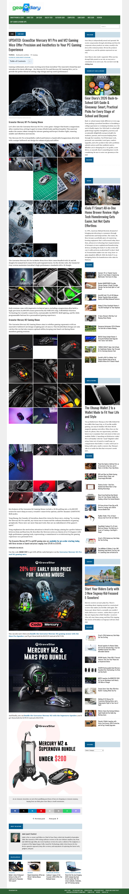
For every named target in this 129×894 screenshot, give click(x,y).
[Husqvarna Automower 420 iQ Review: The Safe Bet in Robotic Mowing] (90, 330)
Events (67, 872)
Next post (52, 819)
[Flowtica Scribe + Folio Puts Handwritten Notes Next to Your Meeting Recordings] (90, 489)
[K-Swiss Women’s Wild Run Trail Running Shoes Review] (90, 320)
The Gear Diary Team (77, 890)
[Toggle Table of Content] (29, 61)
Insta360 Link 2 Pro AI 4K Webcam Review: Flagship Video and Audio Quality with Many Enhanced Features (109, 297)
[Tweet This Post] (23, 811)
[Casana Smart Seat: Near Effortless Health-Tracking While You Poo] (90, 693)
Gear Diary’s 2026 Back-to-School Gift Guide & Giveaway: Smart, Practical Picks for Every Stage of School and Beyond (101, 106)
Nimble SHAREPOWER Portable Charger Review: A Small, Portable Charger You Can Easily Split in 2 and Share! (108, 286)
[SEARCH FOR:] (109, 26)
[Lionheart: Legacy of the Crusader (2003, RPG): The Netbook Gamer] (52, 870)
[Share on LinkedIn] (32, 811)
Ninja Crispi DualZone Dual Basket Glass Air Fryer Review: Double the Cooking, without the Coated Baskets (109, 497)
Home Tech (30, 17)
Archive (98, 892)
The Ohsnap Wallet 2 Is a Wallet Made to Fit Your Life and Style (102, 412)
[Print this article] (58, 811)
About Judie (67, 890)
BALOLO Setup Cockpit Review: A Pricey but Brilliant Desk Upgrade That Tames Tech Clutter (108, 339)
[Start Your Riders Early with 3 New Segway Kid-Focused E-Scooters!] (102, 585)
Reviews (30, 872)
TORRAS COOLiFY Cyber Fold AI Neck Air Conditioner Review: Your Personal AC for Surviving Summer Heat (109, 349)
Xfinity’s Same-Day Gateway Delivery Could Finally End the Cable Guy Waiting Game (108, 713)
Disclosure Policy (99, 890)
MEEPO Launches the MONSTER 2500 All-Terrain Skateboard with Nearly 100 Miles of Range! (109, 680)
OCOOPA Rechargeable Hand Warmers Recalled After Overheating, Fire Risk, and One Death (109, 670)
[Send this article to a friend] (49, 811)
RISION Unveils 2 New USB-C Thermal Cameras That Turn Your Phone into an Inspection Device (109, 659)
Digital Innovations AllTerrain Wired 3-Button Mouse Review (36, 877)
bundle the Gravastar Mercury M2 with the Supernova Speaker (50, 715)
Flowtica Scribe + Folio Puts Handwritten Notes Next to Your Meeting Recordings (107, 487)
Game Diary (81, 17)
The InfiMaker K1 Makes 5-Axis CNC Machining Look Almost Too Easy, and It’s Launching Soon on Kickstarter (108, 550)
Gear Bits (12, 872)
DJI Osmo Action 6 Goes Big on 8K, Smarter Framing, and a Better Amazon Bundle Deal (108, 507)
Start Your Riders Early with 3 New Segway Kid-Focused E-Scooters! (102, 593)
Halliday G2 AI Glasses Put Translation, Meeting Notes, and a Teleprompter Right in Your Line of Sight (108, 702)
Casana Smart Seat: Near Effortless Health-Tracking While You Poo (108, 690)
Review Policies (88, 890)
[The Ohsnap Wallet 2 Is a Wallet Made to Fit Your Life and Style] (102, 404)
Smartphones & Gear (17, 17)
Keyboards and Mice (22, 55)
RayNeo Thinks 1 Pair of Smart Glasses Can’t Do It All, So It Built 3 (108, 517)
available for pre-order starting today (64, 541)
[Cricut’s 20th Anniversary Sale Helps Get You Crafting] (90, 542)
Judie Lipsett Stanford (23, 57)
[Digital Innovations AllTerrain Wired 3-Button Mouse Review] (34, 870)
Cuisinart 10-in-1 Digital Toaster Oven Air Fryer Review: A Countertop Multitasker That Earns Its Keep (108, 275)
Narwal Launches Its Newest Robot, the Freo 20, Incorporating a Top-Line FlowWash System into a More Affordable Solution (109, 649)
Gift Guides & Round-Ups (18, 22)
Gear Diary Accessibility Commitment (75, 892)
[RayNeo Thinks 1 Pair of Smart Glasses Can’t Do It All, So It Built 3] (90, 520)
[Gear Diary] (26, 8)
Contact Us (105, 892)
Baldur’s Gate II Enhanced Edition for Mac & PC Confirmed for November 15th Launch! (16, 878)
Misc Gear (91, 17)
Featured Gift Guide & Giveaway (95, 71)
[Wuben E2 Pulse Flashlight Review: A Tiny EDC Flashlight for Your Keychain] (90, 310)
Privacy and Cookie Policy (112, 890)
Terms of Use (90, 892)
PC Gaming (34, 55)
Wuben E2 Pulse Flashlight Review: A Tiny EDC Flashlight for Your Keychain (109, 306)
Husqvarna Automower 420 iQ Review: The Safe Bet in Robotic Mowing (109, 327)
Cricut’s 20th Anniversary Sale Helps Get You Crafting (108, 539)
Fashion (99, 17)
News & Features (75, 872)
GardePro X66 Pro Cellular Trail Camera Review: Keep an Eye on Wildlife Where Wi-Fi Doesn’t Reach (108, 359)
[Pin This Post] (41, 811)
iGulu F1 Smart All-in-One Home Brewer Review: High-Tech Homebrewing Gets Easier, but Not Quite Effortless (102, 216)
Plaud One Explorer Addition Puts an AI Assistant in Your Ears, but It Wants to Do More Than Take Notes (108, 466)
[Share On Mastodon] (76, 811)
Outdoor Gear (60, 17)
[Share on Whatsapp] (67, 811)
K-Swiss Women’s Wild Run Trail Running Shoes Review (107, 317)
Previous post (40, 819)
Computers (71, 17)
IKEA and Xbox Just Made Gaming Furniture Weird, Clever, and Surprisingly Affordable (107, 476)
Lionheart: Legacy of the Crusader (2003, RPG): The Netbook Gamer (54, 877)
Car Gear (39, 17)
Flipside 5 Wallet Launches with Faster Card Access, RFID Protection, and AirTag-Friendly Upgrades (108, 723)
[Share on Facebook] (15, 811)
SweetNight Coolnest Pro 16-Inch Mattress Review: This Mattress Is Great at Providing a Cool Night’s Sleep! (108, 529)
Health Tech (48, 17)
